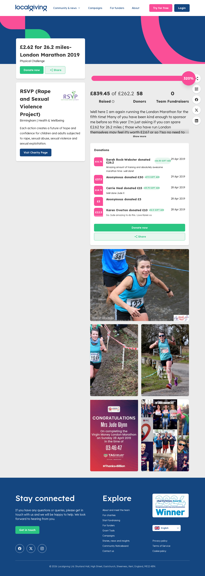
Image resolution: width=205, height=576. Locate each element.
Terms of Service (161, 546)
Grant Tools (108, 530)
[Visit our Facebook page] (19, 548)
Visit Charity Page (36, 152)
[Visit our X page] (31, 548)
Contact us (108, 551)
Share (57, 70)
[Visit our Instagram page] (42, 548)
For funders (117, 8)
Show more (139, 136)
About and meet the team (116, 510)
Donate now (32, 70)
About (135, 8)
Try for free (160, 8)
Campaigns (95, 8)
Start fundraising (111, 520)
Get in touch (27, 530)
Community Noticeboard (115, 546)
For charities (109, 515)
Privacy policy (159, 540)
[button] (106, 97)
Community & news (65, 8)
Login (182, 8)
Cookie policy (159, 551)
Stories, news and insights (116, 540)
